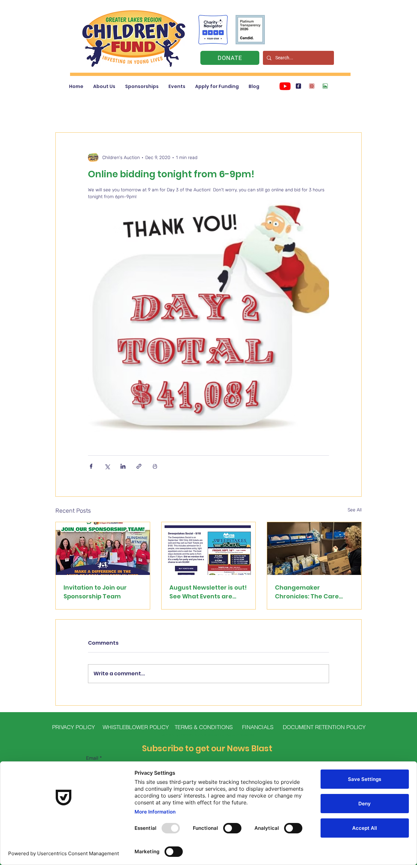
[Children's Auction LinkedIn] (325, 86)
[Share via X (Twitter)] (107, 466)
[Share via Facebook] (91, 466)
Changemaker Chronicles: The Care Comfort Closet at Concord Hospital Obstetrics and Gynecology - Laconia (308, 592)
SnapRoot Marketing (240, 735)
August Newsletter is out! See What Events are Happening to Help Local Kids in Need (208, 592)
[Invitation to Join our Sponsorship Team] (103, 548)
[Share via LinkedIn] (123, 466)
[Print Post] (155, 466)
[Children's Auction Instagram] (311, 86)
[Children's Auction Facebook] (298, 86)
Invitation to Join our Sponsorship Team (95, 591)
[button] (104, 87)
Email (92, 758)
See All (355, 510)
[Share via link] (139, 466)
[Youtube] (285, 86)
